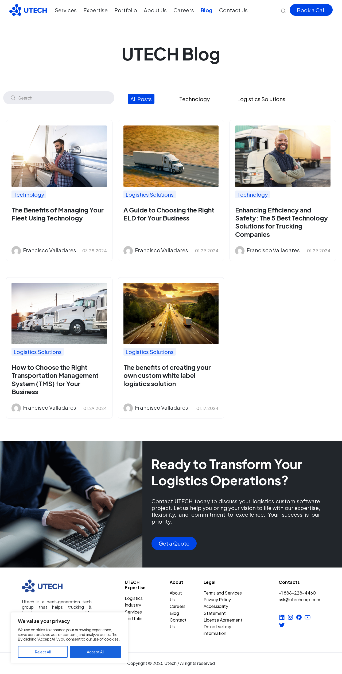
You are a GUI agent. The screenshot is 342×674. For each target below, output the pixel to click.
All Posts (141, 99)
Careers (183, 10)
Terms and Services (223, 593)
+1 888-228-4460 (297, 593)
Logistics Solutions (261, 99)
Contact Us (233, 10)
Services (66, 10)
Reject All (43, 651)
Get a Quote (174, 543)
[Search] (13, 98)
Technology (194, 99)
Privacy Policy (217, 599)
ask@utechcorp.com (299, 599)
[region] (69, 637)
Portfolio (125, 10)
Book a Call (311, 10)
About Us (155, 10)
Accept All (95, 651)
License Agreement (223, 620)
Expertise (95, 10)
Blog (206, 10)
